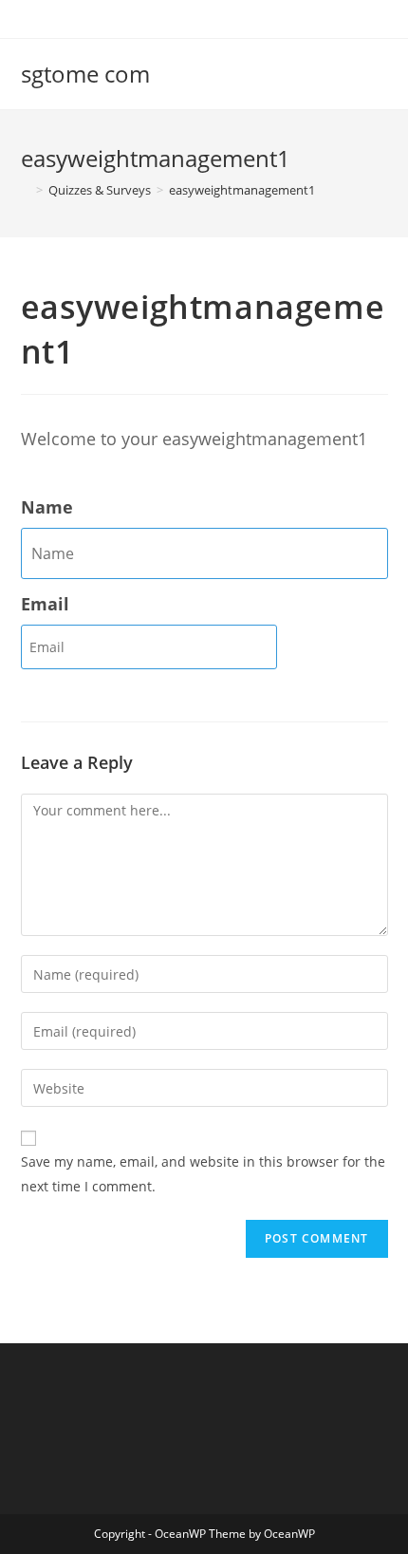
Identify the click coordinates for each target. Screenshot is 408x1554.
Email (45, 603)
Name (47, 507)
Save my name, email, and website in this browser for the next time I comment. (203, 1173)
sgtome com (85, 73)
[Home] (25, 189)
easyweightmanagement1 (242, 189)
